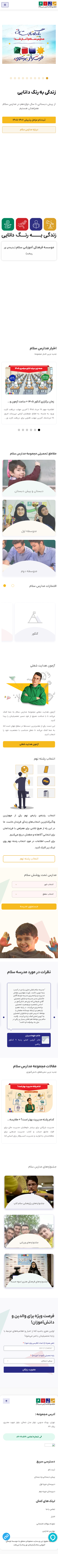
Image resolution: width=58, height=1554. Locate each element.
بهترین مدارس (48, 1531)
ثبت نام (51, 1469)
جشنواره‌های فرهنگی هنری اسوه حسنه (29, 1281)
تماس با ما (50, 1509)
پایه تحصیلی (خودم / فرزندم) (43, 1355)
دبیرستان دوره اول (47, 1484)
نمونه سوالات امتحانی (45, 1523)
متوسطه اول (29, 531)
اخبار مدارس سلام (43, 348)
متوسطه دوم (29, 571)
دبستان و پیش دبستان (29, 491)
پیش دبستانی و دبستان (44, 1477)
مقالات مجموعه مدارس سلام (35, 1066)
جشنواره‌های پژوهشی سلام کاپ (29, 1203)
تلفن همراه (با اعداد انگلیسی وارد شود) (39, 1343)
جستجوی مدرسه (29, 906)
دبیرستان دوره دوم (47, 1491)
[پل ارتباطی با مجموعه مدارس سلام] (6, 1536)
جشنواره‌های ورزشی (29, 1242)
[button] (47, 78)
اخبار (53, 1516)
